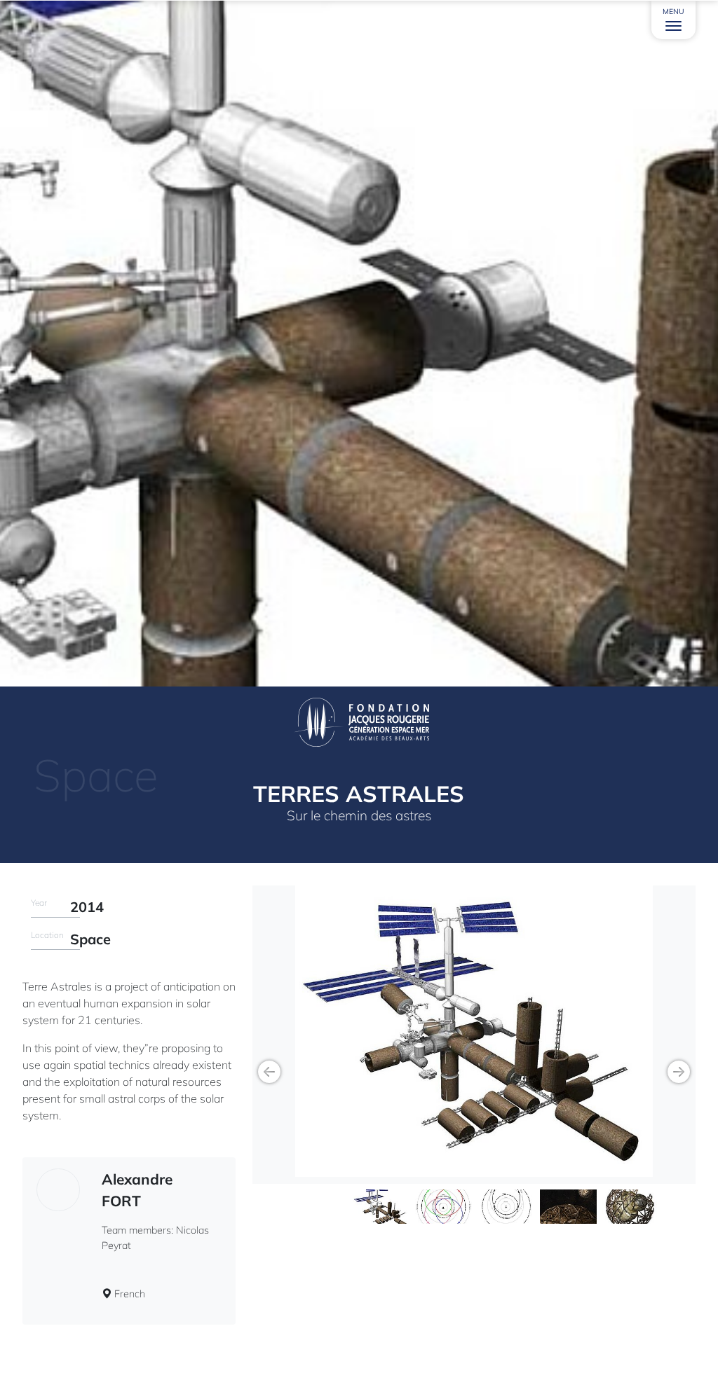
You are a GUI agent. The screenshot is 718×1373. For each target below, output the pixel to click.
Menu (673, 11)
